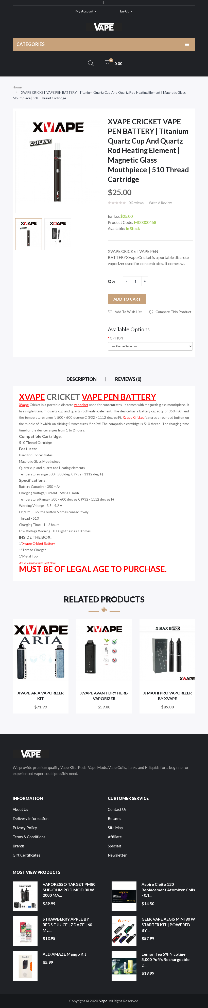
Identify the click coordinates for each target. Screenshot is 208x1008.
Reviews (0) (128, 379)
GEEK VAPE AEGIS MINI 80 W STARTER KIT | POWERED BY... (168, 924)
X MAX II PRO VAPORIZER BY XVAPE (167, 695)
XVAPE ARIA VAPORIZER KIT (41, 695)
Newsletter (117, 855)
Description (81, 379)
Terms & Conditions (29, 836)
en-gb (125, 11)
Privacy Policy (25, 827)
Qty (111, 281)
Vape (103, 1001)
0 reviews (136, 202)
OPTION (116, 338)
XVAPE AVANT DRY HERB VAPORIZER (104, 695)
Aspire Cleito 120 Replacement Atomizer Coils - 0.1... (168, 889)
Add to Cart (127, 299)
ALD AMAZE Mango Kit (64, 954)
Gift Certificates (26, 855)
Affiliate (115, 836)
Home (17, 87)
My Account (85, 11)
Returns (114, 818)
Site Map (115, 827)
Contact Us (117, 809)
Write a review (160, 202)
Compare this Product (173, 311)
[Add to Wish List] (61, 626)
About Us (20, 809)
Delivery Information (30, 818)
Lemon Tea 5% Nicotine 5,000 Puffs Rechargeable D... (165, 959)
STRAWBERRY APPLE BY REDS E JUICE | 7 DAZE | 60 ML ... (67, 924)
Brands (19, 846)
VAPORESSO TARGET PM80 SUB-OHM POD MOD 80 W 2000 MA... (69, 889)
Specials (115, 846)
